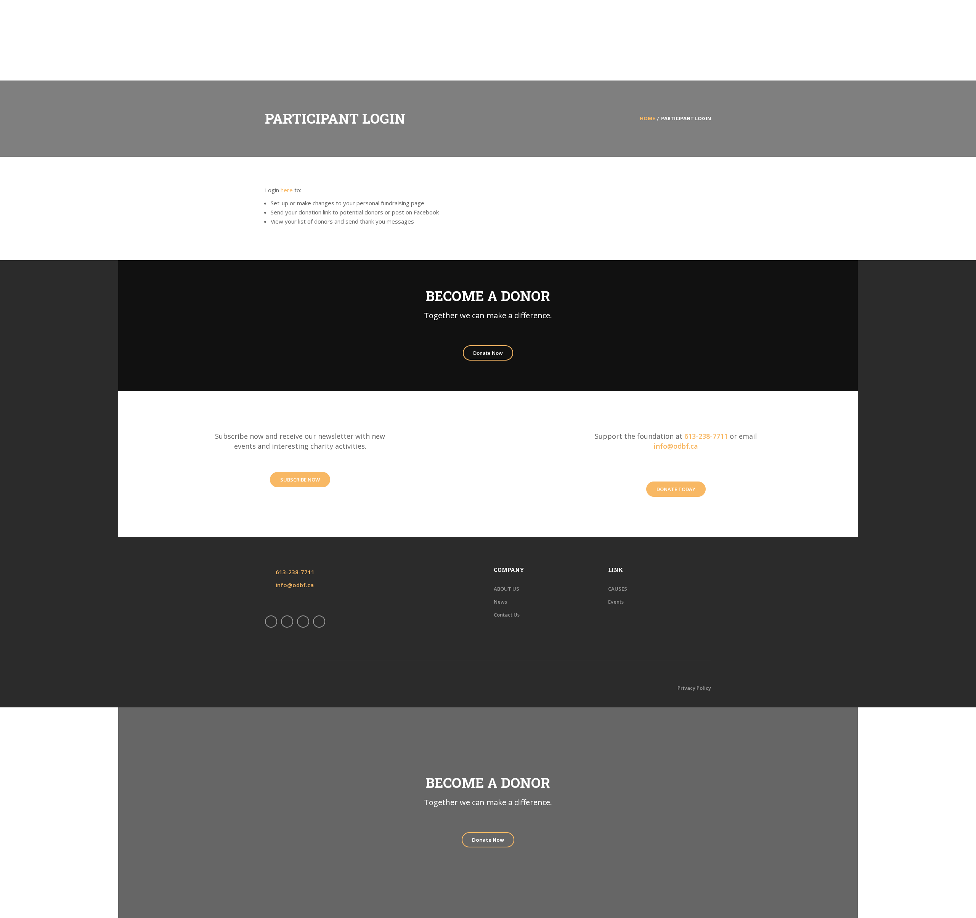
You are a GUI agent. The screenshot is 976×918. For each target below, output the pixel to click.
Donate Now (488, 352)
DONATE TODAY (676, 489)
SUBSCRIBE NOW (300, 479)
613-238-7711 (706, 436)
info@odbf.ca (676, 446)
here (287, 190)
